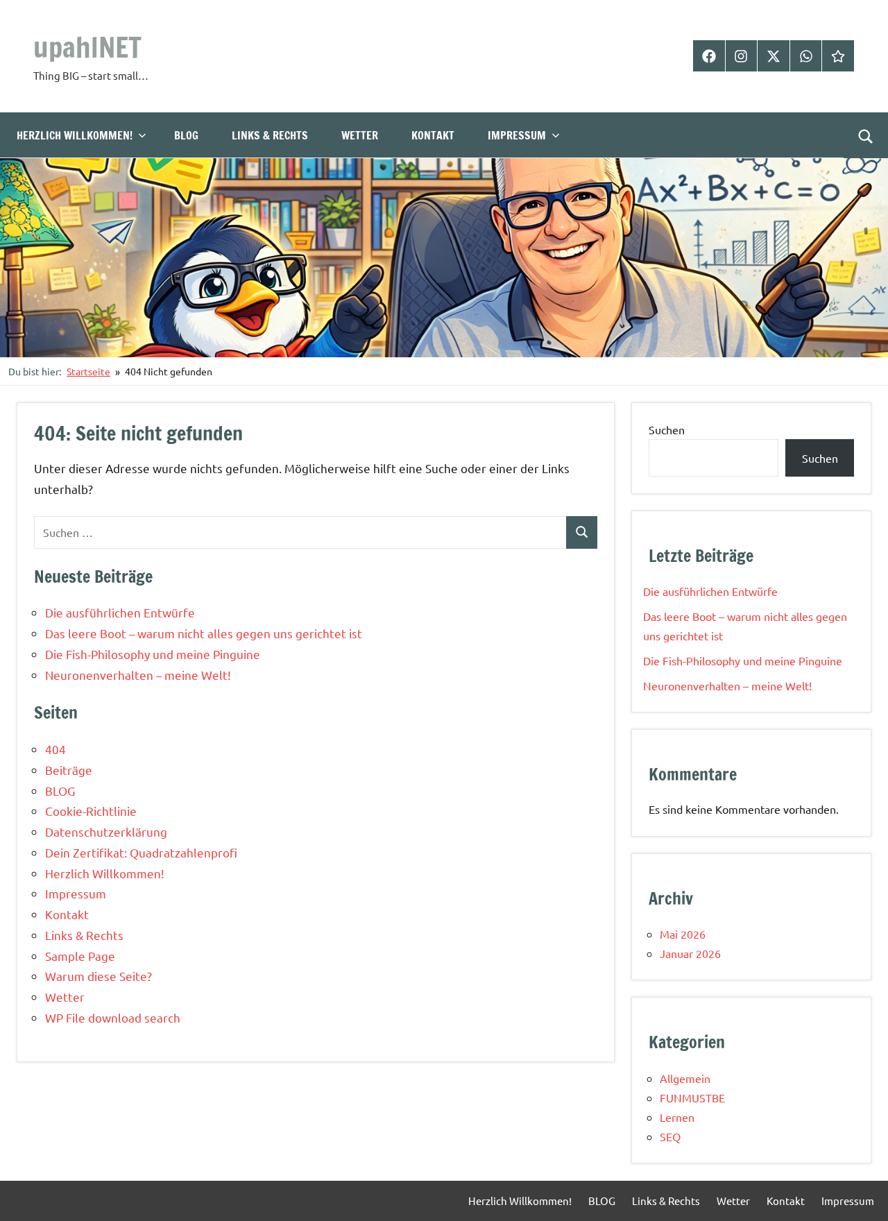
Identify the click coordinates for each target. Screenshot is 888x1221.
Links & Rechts (270, 135)
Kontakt (432, 135)
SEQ (670, 1136)
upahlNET (87, 47)
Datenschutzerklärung (106, 831)
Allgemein (685, 1078)
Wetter (359, 135)
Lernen (677, 1117)
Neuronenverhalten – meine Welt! (138, 674)
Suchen (667, 429)
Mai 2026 (683, 934)
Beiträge (68, 769)
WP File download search (112, 1017)
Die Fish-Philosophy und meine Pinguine (152, 654)
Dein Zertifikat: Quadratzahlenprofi (141, 852)
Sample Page (80, 955)
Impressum (517, 135)
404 (55, 749)
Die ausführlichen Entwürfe (120, 612)
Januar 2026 (690, 953)
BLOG (186, 135)
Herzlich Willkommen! (75, 135)
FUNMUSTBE (692, 1097)
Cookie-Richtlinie (91, 810)
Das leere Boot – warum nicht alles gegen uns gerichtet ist (203, 633)
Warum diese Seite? (98, 975)
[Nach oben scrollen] (859, 1192)
